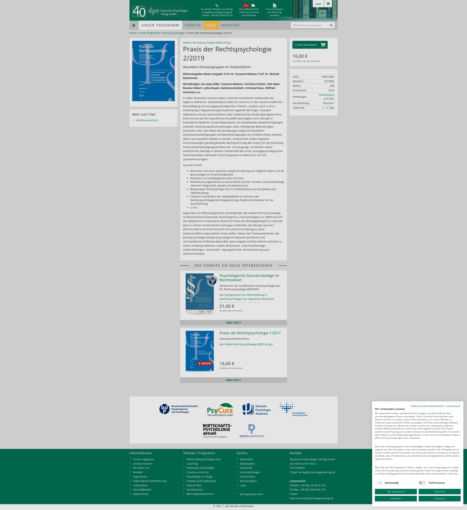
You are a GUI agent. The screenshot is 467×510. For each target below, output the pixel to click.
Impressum (454, 406)
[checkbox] (378, 483)
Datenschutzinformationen (427, 406)
